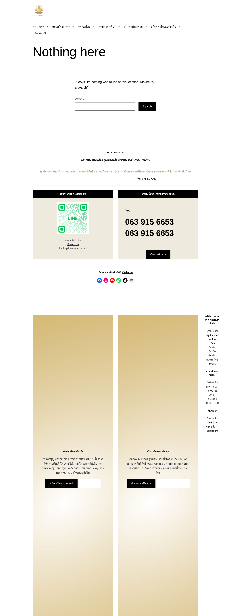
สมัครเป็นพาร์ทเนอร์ (61, 483)
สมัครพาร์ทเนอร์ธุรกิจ (163, 26)
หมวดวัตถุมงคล (61, 26)
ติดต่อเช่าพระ (158, 254)
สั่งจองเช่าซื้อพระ (141, 483)
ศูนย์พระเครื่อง (107, 26)
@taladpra (73, 244)
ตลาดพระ (38, 26)
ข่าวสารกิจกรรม (133, 26)
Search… (80, 98)
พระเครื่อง (84, 26)
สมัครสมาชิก (40, 33)
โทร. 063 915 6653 (173, 483)
